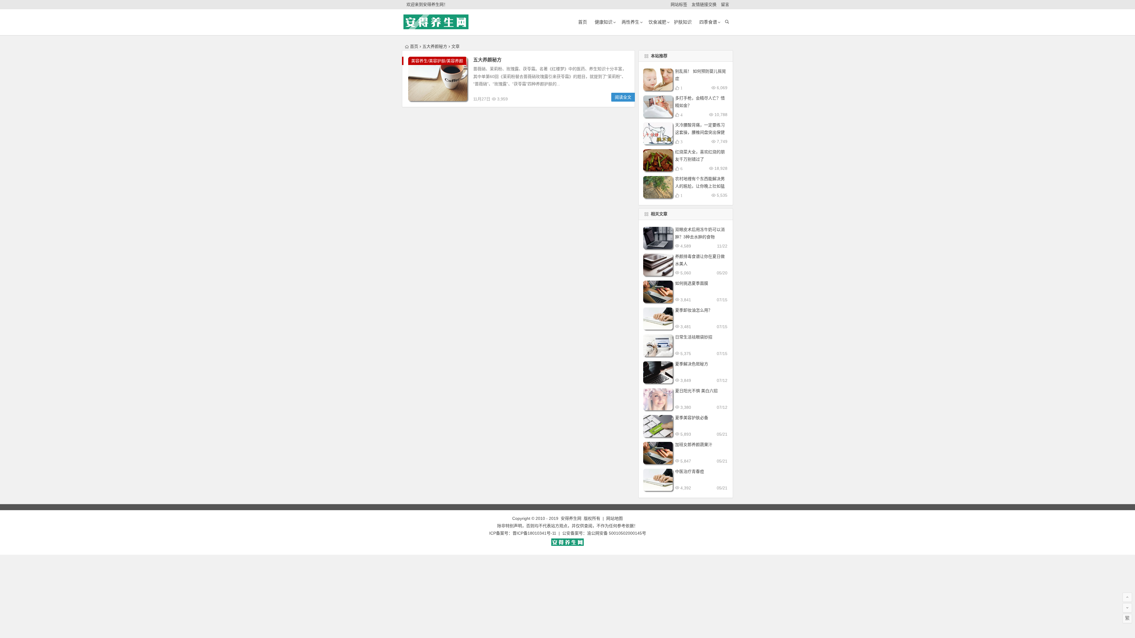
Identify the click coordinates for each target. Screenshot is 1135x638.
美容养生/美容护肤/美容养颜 (437, 60)
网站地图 (614, 518)
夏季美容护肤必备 (691, 417)
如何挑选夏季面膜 (691, 283)
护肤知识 (683, 22)
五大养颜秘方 (487, 59)
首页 (414, 46)
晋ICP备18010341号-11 (534, 533)
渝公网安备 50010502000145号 (616, 533)
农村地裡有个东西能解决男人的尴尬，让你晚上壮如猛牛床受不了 (700, 186)
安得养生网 (571, 518)
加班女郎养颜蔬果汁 (693, 444)
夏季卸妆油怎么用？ (693, 310)
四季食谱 (708, 22)
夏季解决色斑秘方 (691, 364)
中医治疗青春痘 (689, 471)
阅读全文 (623, 97)
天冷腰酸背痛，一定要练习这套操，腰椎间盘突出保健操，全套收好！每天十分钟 (700, 132)
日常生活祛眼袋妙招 (693, 337)
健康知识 (603, 22)
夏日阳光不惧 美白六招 (696, 390)
